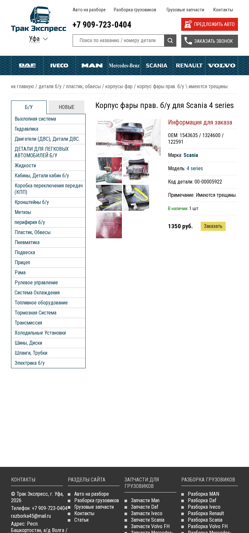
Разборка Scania (205, 520)
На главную (22, 86)
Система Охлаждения (37, 293)
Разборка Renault (206, 513)
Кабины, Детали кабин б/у (42, 175)
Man (92, 65)
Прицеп (22, 262)
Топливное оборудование (41, 303)
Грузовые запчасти (185, 10)
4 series (195, 168)
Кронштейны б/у (32, 202)
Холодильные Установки (40, 333)
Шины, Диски (28, 343)
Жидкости (25, 165)
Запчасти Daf (144, 507)
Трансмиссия (28, 323)
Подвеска (25, 252)
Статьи (81, 520)
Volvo (222, 65)
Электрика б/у (30, 363)
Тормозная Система (35, 313)
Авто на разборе (89, 10)
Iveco (59, 65)
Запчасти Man (145, 500)
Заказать (213, 226)
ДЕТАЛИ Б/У (50, 86)
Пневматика (27, 242)
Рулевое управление (36, 282)
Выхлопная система (35, 119)
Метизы (23, 212)
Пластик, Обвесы (83, 86)
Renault (189, 65)
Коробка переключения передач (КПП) (49, 189)
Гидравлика (26, 129)
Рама (20, 272)
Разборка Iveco (204, 507)
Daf (27, 65)
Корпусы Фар (119, 86)
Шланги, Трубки (31, 353)
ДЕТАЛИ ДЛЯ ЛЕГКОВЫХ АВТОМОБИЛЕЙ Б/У (42, 152)
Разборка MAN (203, 494)
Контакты (223, 10)
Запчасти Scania (147, 520)
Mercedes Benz (124, 65)
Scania (157, 65)
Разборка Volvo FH (208, 526)
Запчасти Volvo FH (150, 526)
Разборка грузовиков (135, 10)
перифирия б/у (30, 222)
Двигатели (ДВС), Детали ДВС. (47, 139)
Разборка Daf (202, 500)
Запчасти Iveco (146, 513)
